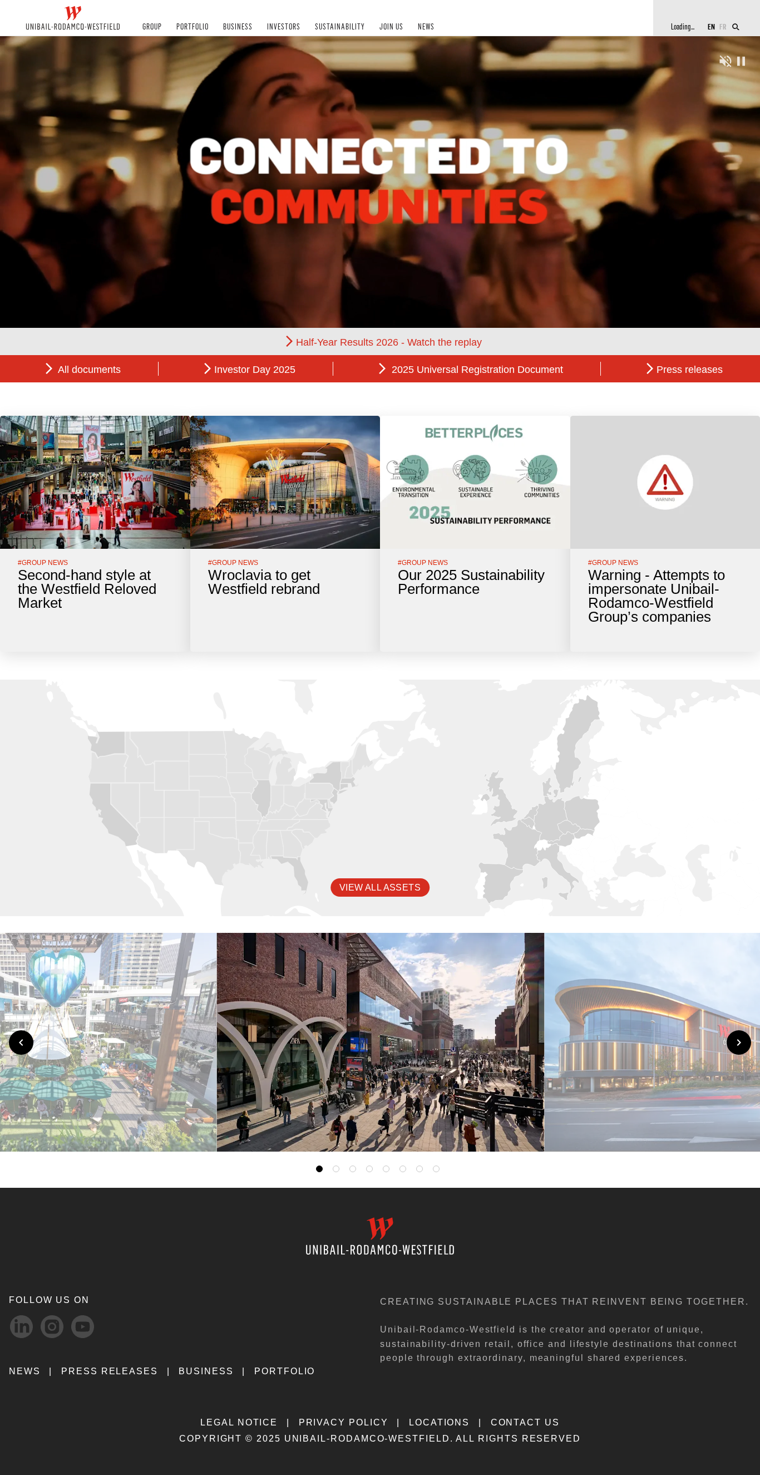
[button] (520, 1130)
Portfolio (284, 1371)
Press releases (690, 369)
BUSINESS (238, 27)
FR (723, 26)
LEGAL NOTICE (239, 1422)
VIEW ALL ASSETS (380, 887)
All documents (88, 369)
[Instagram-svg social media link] (52, 1326)
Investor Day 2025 (254, 369)
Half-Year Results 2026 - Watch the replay (389, 342)
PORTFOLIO (192, 27)
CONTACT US (525, 1422)
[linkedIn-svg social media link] (21, 1326)
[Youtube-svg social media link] (82, 1326)
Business (206, 1371)
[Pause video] (741, 59)
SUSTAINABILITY (340, 27)
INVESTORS (283, 27)
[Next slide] (739, 1042)
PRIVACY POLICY (343, 1422)
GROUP (152, 27)
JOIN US (391, 27)
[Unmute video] (725, 59)
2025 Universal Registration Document (476, 369)
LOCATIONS (439, 1422)
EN (711, 26)
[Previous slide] (21, 1042)
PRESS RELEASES (109, 1371)
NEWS (426, 27)
